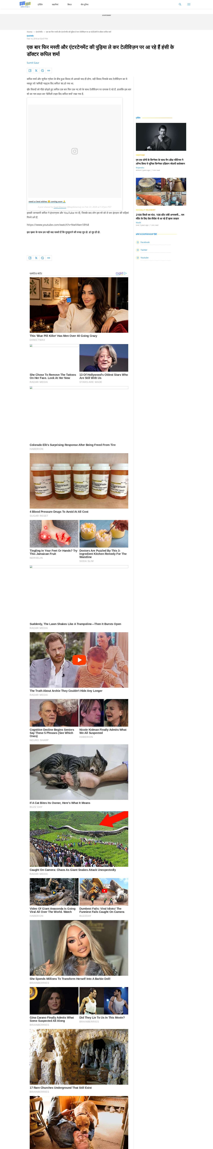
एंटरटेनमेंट (39, 32)
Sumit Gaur (33, 62)
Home (29, 32)
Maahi (138, 222)
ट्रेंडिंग (40, 4)
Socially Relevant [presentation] (146, 210)
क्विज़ (70, 4)
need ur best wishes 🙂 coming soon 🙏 (47, 201)
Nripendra (140, 167)
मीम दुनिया (85, 4)
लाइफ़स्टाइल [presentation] (140, 155)
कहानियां (55, 4)
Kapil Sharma (60, 207)
